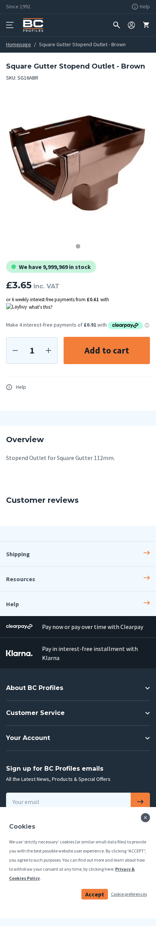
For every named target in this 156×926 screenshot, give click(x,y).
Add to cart (106, 350)
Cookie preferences (129, 894)
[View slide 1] (78, 246)
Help (21, 386)
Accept (94, 894)
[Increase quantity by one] (48, 350)
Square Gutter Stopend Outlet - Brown (82, 44)
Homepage (18, 44)
